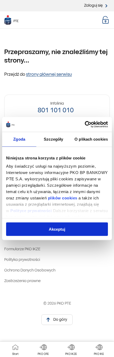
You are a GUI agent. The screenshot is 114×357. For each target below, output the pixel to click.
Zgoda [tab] (19, 139)
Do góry (60, 320)
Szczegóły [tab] (53, 139)
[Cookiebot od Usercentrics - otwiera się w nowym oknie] (85, 124)
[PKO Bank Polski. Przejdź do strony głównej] (15, 20)
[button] (105, 20)
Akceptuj (57, 229)
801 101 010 (56, 111)
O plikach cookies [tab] (91, 139)
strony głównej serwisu (49, 75)
